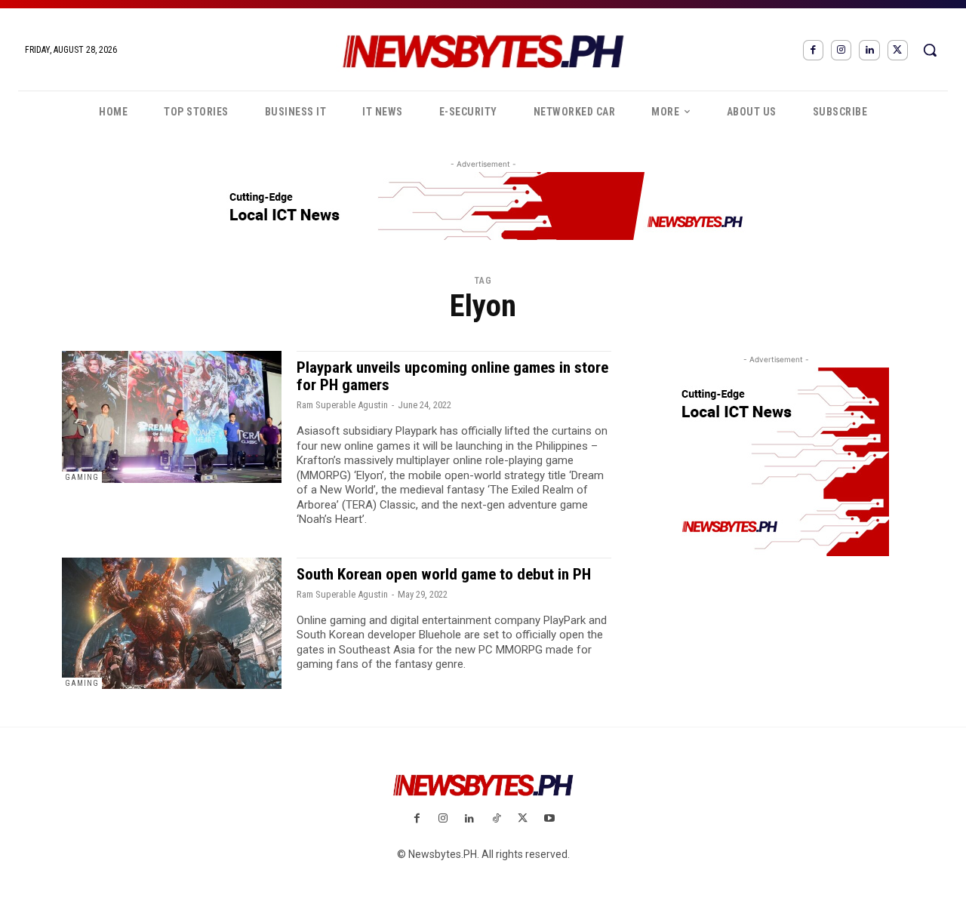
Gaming (82, 477)
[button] (930, 50)
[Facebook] (813, 50)
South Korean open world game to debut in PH (444, 574)
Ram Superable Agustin (342, 404)
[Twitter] (898, 50)
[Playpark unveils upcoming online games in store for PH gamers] (171, 417)
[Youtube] (549, 819)
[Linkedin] (869, 50)
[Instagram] (841, 50)
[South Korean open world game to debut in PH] (171, 624)
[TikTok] (496, 819)
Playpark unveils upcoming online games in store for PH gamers (452, 376)
